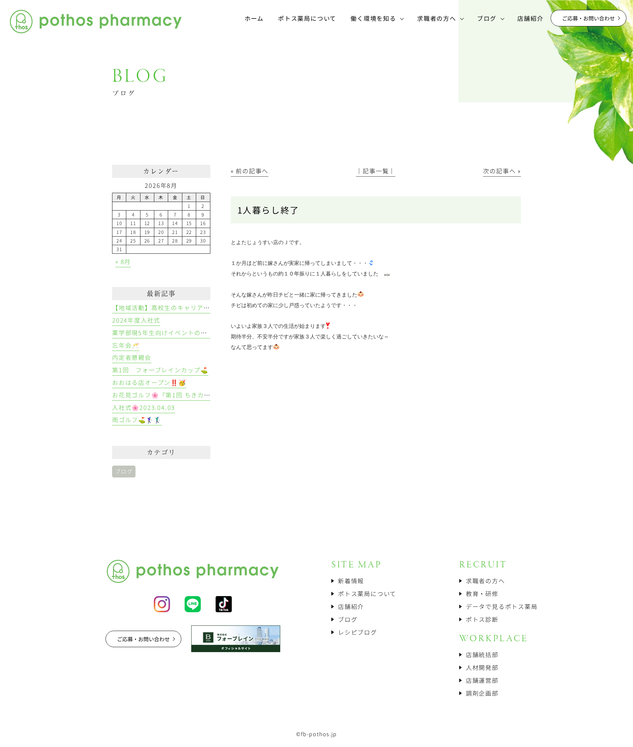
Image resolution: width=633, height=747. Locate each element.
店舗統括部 (482, 654)
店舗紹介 (351, 606)
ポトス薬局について (367, 593)
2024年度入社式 (136, 320)
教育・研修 (482, 593)
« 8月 (123, 261)
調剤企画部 (482, 693)
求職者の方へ (485, 580)
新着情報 (351, 580)
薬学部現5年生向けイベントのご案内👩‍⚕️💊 (174, 332)
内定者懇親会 (131, 357)
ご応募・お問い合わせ (588, 18)
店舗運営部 (482, 680)
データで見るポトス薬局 (502, 606)
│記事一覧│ (375, 170)
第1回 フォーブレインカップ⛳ (160, 369)
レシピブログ (357, 632)
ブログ (124, 471)
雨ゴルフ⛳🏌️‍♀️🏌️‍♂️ (137, 419)
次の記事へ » (502, 170)
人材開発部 (482, 667)
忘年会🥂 (125, 345)
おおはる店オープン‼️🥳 (149, 382)
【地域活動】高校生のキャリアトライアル (174, 307)
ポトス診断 (482, 619)
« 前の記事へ (250, 170)
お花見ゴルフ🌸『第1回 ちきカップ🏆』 (171, 394)
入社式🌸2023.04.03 (143, 407)
